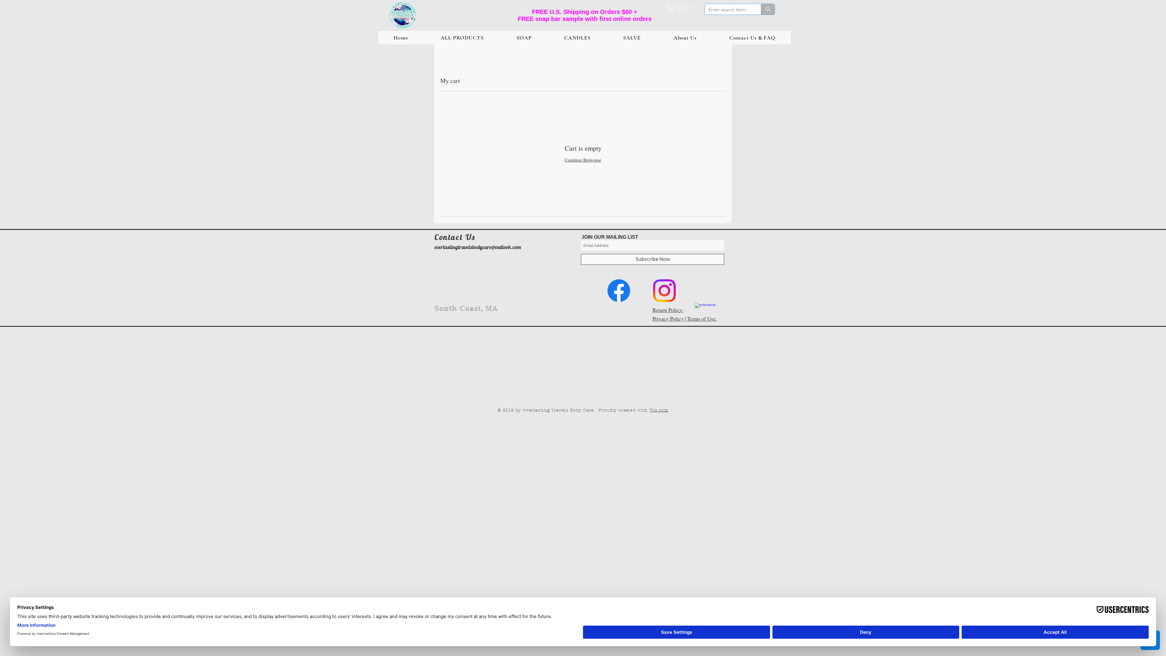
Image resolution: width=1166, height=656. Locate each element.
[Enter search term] (768, 9)
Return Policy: (668, 309)
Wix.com (658, 410)
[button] (682, 8)
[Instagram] (664, 290)
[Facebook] (619, 290)
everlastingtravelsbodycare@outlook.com (478, 247)
